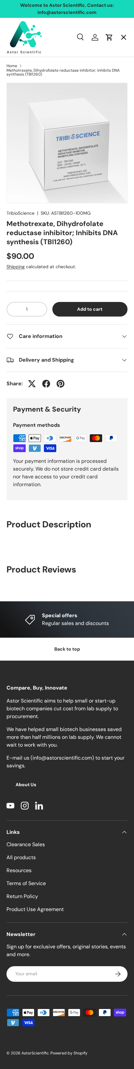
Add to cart (89, 309)
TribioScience (20, 213)
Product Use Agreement (35, 909)
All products (21, 857)
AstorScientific (35, 1053)
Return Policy (22, 896)
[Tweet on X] (32, 384)
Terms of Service (26, 883)
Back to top (67, 649)
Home (19, 44)
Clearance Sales (26, 844)
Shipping (16, 267)
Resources (19, 870)
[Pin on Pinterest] (60, 384)
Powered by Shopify (68, 1053)
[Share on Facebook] (46, 384)
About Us (26, 784)
